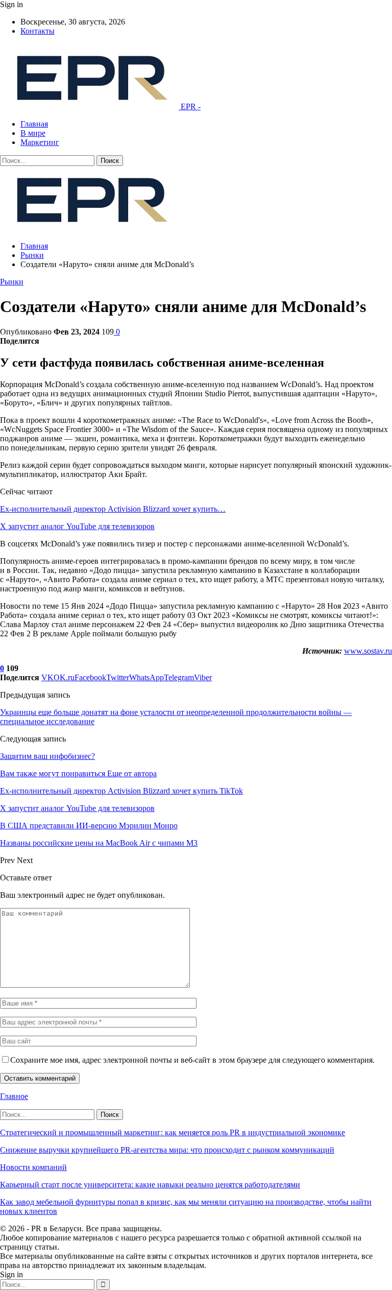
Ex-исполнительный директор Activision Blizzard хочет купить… (113, 509)
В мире (32, 133)
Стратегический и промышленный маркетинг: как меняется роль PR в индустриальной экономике (172, 1132)
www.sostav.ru (368, 651)
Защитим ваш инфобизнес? (47, 756)
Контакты (37, 31)
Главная (34, 124)
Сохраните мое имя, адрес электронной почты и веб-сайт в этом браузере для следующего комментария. (192, 1060)
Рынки (11, 281)
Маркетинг (39, 142)
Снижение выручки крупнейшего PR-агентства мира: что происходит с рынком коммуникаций (167, 1149)
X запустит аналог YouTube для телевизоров (77, 526)
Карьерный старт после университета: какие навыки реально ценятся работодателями (150, 1184)
